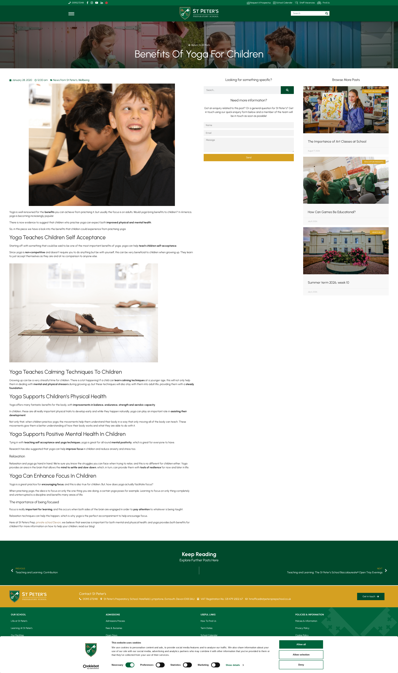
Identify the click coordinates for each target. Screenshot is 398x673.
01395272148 (78, 2)
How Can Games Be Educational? (332, 212)
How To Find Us (208, 621)
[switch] (160, 664)
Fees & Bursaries (114, 628)
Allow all (301, 644)
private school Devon (48, 522)
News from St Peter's (65, 80)
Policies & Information (306, 621)
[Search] (287, 90)
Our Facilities (17, 635)
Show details (233, 665)
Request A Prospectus (260, 2)
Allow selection (301, 654)
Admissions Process (115, 621)
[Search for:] (310, 13)
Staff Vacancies (307, 2)
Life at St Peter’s (19, 621)
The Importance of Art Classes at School (337, 141)
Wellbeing (83, 80)
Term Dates (206, 628)
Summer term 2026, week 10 (328, 282)
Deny (301, 664)
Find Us (326, 2)
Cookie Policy (302, 635)
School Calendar (284, 2)
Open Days (111, 635)
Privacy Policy (302, 628)
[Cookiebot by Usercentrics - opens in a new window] (91, 667)
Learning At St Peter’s (21, 628)
